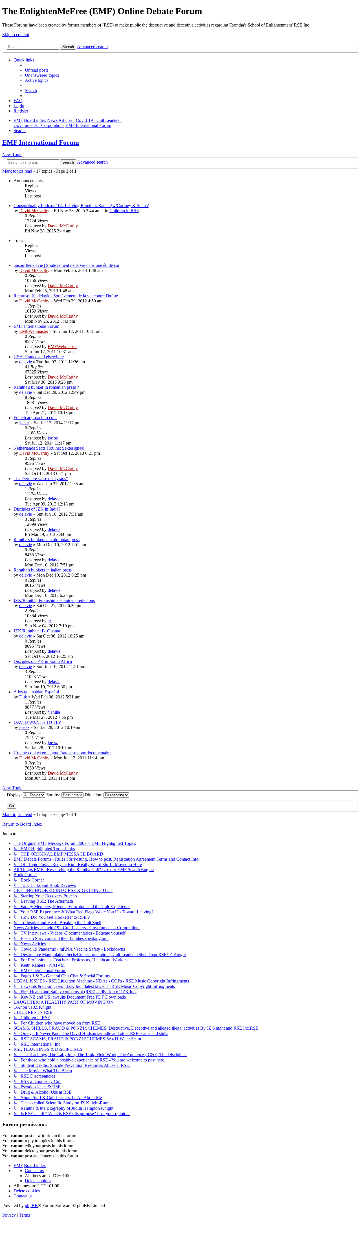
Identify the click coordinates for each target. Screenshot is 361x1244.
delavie (25, 361)
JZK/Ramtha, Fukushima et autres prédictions (54, 600)
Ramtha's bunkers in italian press (43, 570)
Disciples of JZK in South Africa (43, 661)
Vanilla (54, 712)
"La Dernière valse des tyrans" (41, 478)
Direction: (94, 794)
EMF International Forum (40, 142)
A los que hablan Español (36, 691)
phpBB (31, 1205)
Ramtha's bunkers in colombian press (47, 539)
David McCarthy (34, 210)
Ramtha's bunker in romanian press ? (46, 387)
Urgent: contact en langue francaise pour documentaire (62, 752)
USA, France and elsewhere (39, 356)
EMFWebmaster (33, 331)
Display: (15, 794)
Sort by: (53, 794)
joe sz (24, 422)
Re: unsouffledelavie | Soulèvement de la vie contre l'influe (66, 295)
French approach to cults (35, 417)
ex (50, 620)
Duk (23, 696)
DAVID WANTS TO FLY (37, 722)
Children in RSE (124, 210)
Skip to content (15, 34)
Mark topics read (17, 171)
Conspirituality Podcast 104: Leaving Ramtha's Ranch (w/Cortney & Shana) (81, 205)
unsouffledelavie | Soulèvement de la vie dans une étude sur (66, 265)
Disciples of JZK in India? (37, 509)
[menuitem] (36, 70)
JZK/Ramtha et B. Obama (37, 630)
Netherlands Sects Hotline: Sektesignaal (49, 448)
